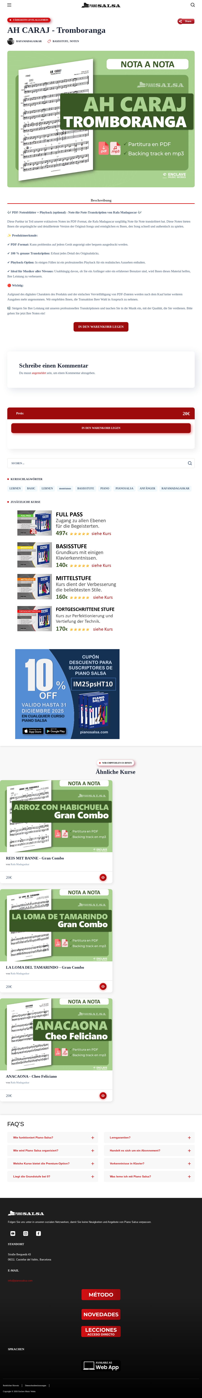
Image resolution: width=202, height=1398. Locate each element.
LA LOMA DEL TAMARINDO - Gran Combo (45, 967)
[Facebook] (38, 1233)
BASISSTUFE (60, 41)
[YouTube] (13, 1233)
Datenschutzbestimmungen (35, 1385)
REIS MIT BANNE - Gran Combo (35, 858)
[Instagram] (25, 1233)
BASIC (31, 488)
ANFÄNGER (147, 488)
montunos (65, 488)
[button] (193, 5)
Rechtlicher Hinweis (11, 1385)
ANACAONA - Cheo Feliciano (31, 1076)
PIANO (104, 488)
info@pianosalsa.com (20, 1280)
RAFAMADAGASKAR (175, 488)
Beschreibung (101, 200)
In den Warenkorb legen (101, 326)
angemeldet (39, 373)
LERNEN (15, 488)
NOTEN (74, 41)
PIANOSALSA (124, 488)
